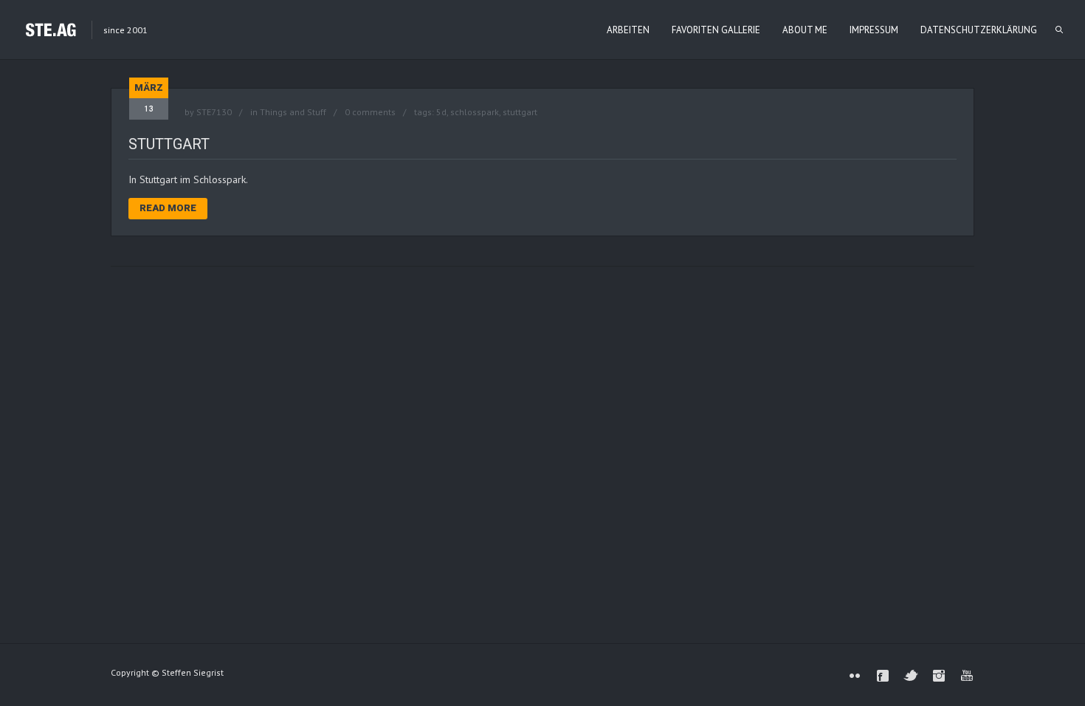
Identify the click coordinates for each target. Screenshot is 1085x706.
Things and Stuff (293, 111)
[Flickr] (854, 675)
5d (441, 111)
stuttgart (520, 111)
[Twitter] (910, 675)
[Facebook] (882, 675)
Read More (168, 207)
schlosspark (474, 111)
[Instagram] (938, 675)
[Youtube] (967, 675)
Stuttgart (169, 144)
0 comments (370, 111)
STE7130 (214, 111)
